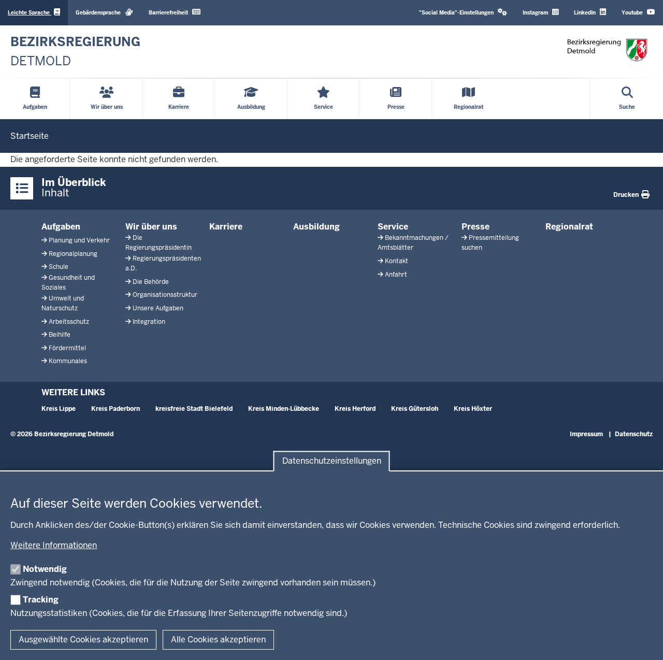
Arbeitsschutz (69, 322)
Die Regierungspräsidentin (158, 243)
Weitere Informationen (53, 545)
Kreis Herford (355, 409)
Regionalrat (569, 226)
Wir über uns (151, 226)
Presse (475, 226)
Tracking (41, 599)
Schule (58, 267)
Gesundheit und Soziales (68, 283)
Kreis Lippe (58, 409)
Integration (149, 322)
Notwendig (45, 569)
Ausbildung (316, 226)
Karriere (225, 226)
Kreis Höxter (473, 409)
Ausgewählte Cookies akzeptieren (83, 639)
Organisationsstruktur (165, 295)
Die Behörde (151, 282)
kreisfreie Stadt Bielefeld (194, 409)
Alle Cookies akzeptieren (218, 639)
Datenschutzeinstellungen (331, 461)
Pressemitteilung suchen (490, 243)
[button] (463, 12)
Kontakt (396, 261)
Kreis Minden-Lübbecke (283, 409)
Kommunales (68, 361)
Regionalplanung (73, 254)
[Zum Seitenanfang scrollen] (642, 641)
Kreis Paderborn (115, 409)
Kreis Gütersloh (414, 409)
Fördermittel (67, 348)
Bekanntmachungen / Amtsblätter (413, 243)
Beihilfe (59, 335)
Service (393, 226)
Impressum (586, 434)
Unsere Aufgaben (158, 308)
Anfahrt (396, 274)
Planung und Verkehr (79, 240)
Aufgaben (60, 226)
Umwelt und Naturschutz (62, 303)
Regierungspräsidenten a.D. (163, 263)
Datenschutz (634, 434)
